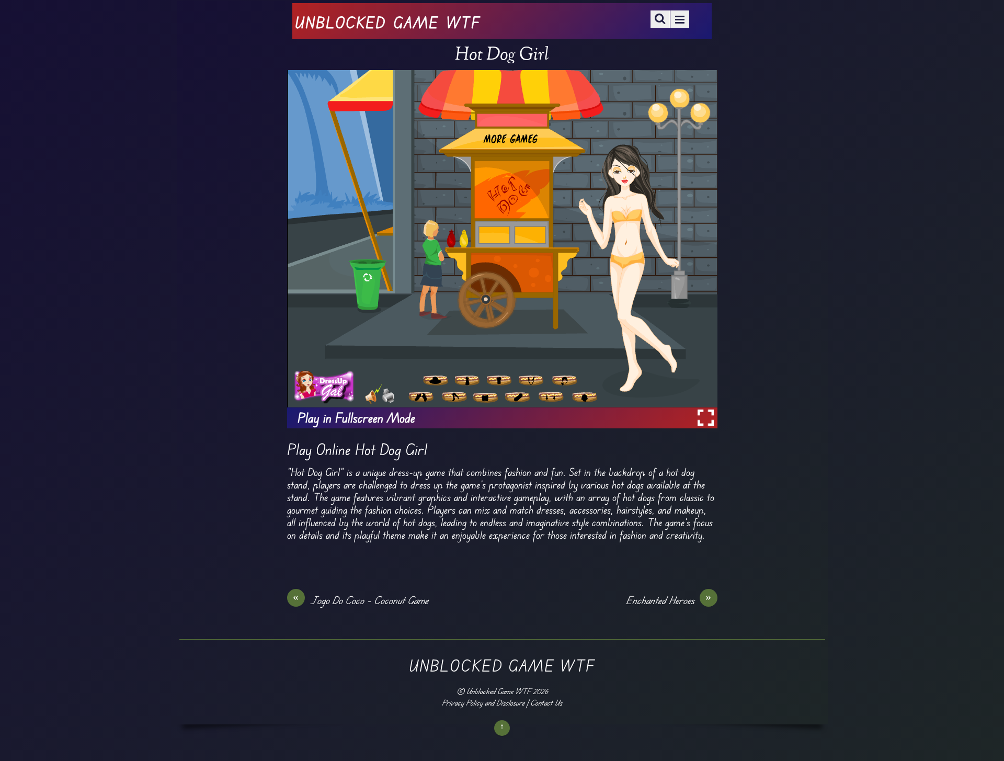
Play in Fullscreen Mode (356, 418)
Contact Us (546, 703)
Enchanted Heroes (669, 600)
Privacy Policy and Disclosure (483, 703)
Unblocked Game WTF (498, 691)
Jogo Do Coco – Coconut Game (360, 600)
